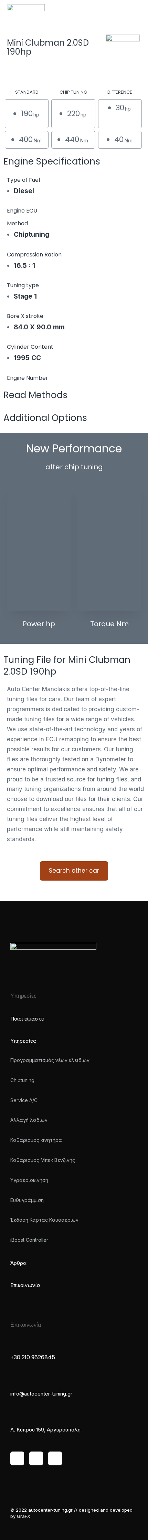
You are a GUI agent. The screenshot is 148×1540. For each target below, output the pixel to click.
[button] (136, 10)
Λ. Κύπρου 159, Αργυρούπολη (45, 1429)
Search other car (74, 870)
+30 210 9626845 (32, 1357)
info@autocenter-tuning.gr (41, 1393)
